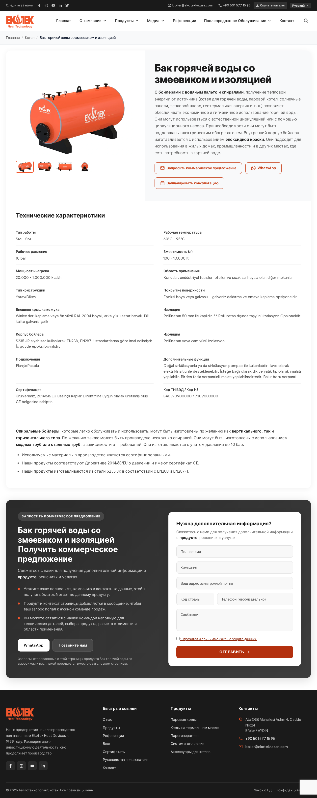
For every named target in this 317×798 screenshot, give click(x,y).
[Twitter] (67, 5)
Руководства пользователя (126, 759)
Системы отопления (187, 743)
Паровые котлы (184, 719)
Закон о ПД (263, 790)
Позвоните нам (73, 645)
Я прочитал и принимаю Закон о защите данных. (218, 639)
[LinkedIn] (60, 5)
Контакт (287, 21)
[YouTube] (53, 5)
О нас (107, 719)
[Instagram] (46, 5)
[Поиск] (306, 21)
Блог (106, 743)
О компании (93, 21)
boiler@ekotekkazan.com (190, 5)
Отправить (231, 652)
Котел (29, 37)
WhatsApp (267, 168)
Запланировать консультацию (193, 183)
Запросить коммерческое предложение (201, 168)
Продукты (127, 21)
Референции (184, 21)
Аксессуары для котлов (191, 752)
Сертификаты (114, 752)
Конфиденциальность (294, 790)
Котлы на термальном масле (195, 727)
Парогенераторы (185, 735)
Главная (64, 21)
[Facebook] (39, 5)
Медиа (156, 21)
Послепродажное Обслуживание (238, 21)
